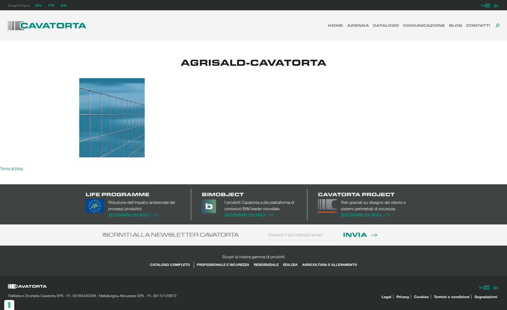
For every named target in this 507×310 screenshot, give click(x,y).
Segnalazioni (486, 296)
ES (64, 5)
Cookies (421, 296)
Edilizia (290, 264)
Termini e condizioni (452, 296)
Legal (386, 296)
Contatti (478, 25)
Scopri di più (128, 215)
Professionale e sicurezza (223, 264)
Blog (455, 25)
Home (335, 25)
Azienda (358, 25)
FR (51, 5)
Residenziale (266, 264)
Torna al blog (11, 168)
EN (38, 5)
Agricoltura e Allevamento (329, 264)
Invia (356, 234)
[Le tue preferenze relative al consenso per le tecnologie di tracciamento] (9, 305)
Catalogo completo (170, 264)
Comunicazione (424, 25)
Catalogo (386, 25)
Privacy (402, 296)
